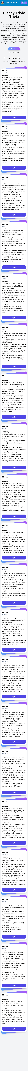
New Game (14, 48)
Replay (14, 117)
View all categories (14, 52)
